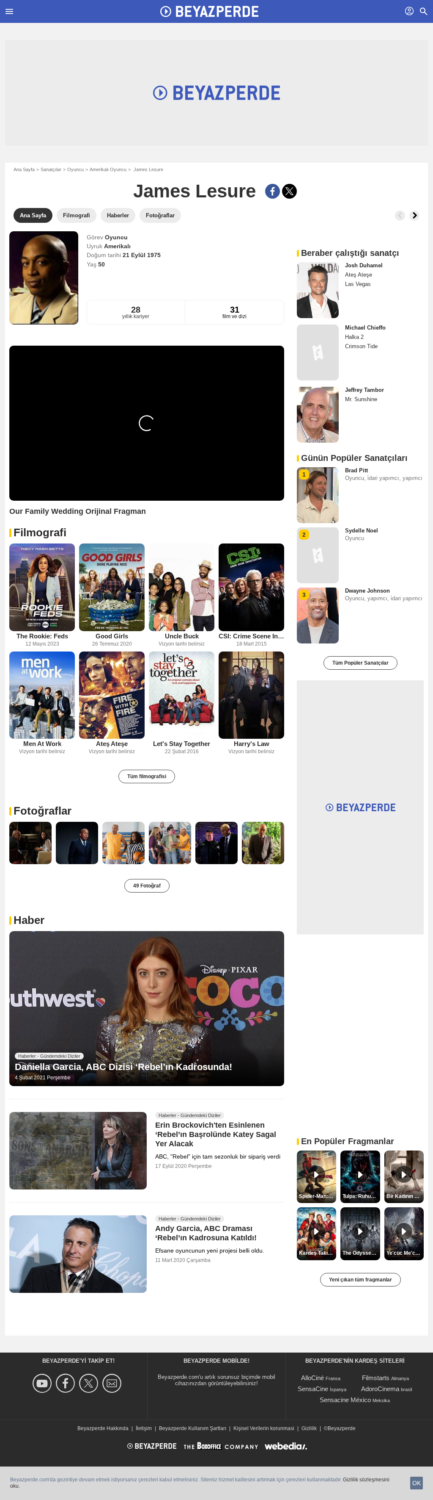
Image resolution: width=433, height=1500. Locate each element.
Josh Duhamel (364, 265)
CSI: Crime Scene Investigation (251, 636)
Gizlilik (309, 1428)
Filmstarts (375, 1377)
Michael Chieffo (365, 327)
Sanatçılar (51, 169)
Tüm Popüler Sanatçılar (360, 663)
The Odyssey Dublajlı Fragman (361, 1253)
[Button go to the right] (414, 216)
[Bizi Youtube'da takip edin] (43, 1383)
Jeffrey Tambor (364, 390)
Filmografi (40, 532)
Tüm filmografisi (146, 776)
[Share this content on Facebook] (272, 191)
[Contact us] (113, 1383)
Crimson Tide (361, 346)
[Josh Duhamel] (318, 290)
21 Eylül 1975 (142, 255)
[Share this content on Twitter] (289, 191)
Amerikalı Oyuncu (108, 169)
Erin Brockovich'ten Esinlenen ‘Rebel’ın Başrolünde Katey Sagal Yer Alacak (215, 1134)
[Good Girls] (112, 587)
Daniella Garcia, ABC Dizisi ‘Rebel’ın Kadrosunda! (123, 1067)
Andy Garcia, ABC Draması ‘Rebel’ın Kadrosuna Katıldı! (206, 1233)
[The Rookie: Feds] (42, 587)
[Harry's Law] (251, 695)
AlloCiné (312, 1377)
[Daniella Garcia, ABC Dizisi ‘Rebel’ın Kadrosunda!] (146, 1008)
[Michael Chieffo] (318, 352)
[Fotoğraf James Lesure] (30, 843)
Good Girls (112, 636)
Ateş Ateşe (112, 743)
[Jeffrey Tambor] (318, 415)
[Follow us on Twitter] (90, 1383)
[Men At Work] (42, 695)
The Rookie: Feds (42, 636)
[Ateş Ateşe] (112, 695)
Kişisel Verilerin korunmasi (263, 1428)
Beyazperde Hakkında (103, 1428)
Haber (29, 920)
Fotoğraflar (42, 810)
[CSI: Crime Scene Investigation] (251, 587)
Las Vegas (358, 284)
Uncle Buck (182, 636)
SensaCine (313, 1388)
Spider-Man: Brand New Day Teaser (317, 1196)
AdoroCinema (380, 1388)
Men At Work (42, 743)
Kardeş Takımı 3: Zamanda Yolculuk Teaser (317, 1253)
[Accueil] (209, 11)
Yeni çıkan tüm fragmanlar (360, 1280)
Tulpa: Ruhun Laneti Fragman (361, 1196)
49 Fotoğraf (147, 886)
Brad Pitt (356, 470)
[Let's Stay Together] (181, 695)
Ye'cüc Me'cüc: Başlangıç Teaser (405, 1253)
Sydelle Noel (361, 530)
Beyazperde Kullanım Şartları (192, 1428)
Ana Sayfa (24, 169)
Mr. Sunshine (361, 399)
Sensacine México (345, 1399)
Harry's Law (251, 743)
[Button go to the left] (400, 216)
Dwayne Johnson (367, 591)
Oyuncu (75, 169)
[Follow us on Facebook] (66, 1383)
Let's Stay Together (181, 743)
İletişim (144, 1428)
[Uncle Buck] (181, 587)
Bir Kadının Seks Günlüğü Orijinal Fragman (405, 1196)
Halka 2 (354, 337)
